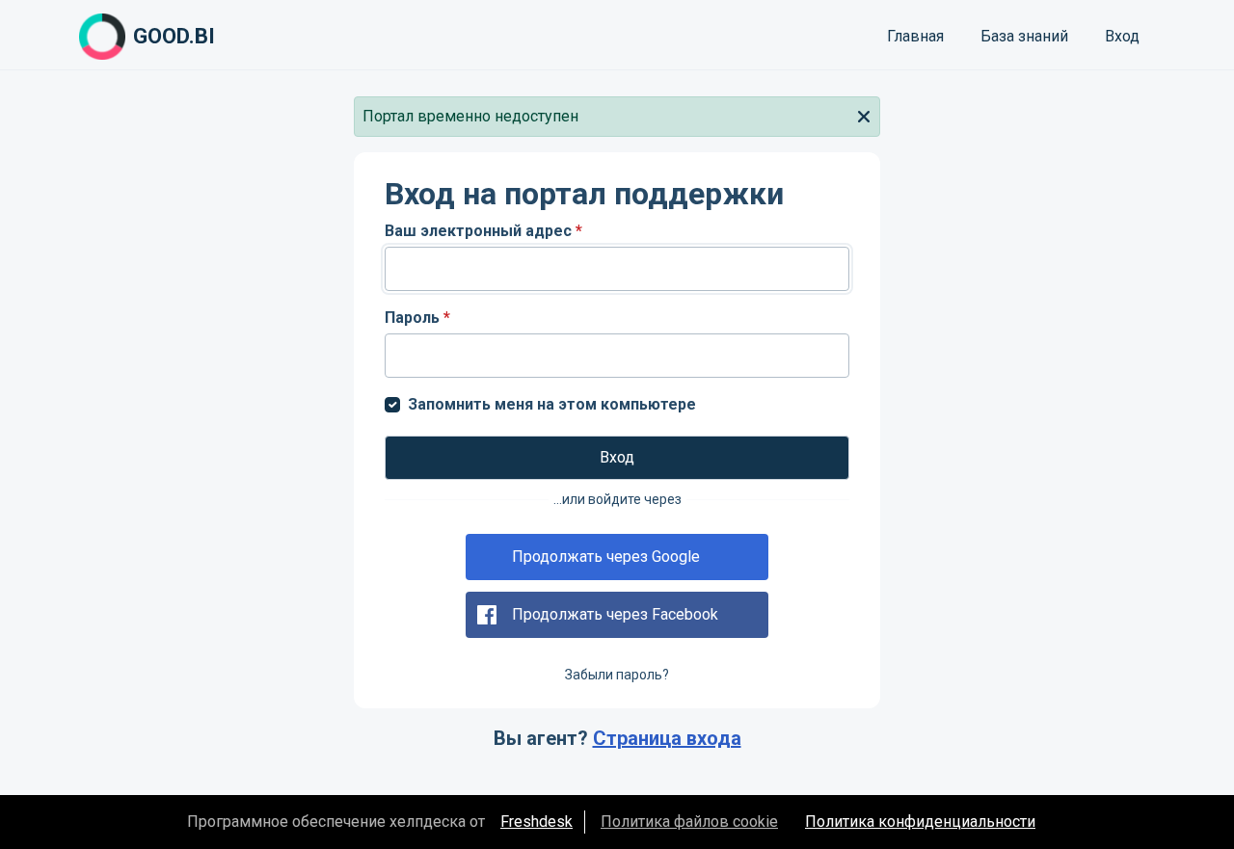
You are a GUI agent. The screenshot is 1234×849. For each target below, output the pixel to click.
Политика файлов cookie (689, 821)
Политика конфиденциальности (920, 821)
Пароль (417, 317)
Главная (915, 36)
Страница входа (667, 738)
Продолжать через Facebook (615, 614)
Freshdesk (536, 821)
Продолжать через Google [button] (606, 556)
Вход (1122, 36)
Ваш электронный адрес (483, 231)
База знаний (1024, 36)
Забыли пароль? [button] (617, 674)
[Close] (863, 114)
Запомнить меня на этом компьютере (552, 404)
